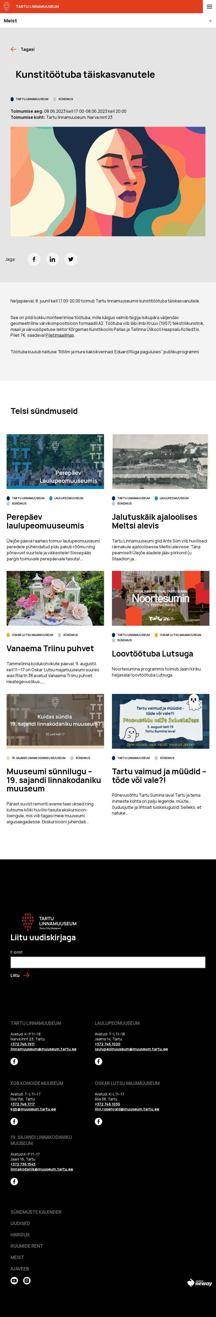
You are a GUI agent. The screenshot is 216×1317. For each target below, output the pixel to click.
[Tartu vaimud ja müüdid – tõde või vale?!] (160, 721)
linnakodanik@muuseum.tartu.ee (42, 1169)
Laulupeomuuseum (69, 498)
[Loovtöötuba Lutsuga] (160, 598)
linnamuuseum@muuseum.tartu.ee (43, 1048)
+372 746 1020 (107, 1043)
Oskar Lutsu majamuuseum (32, 635)
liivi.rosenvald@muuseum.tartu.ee (127, 1109)
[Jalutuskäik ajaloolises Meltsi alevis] (160, 461)
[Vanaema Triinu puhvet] (55, 598)
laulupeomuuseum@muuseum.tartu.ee (131, 1048)
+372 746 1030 (107, 1104)
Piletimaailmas (60, 335)
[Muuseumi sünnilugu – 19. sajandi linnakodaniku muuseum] (55, 721)
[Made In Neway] (199, 1283)
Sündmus (65, 99)
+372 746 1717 (23, 1104)
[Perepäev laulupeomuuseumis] (55, 461)
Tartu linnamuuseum (32, 99)
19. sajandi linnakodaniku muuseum (39, 758)
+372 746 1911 (23, 1043)
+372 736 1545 (23, 1164)
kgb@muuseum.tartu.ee (33, 1109)
